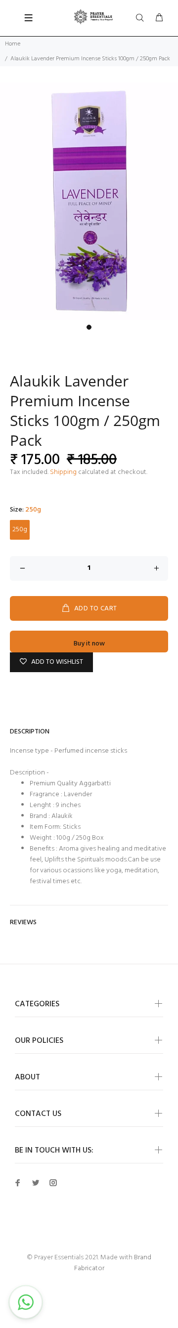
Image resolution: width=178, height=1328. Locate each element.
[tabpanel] (89, 201)
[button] (26, 1302)
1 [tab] (89, 327)
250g (19, 529)
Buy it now (89, 643)
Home (12, 44)
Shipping (63, 472)
